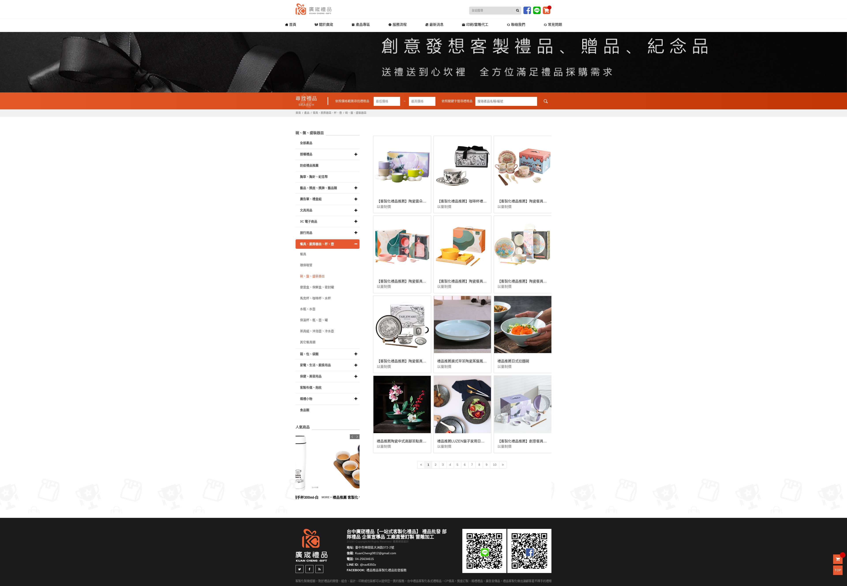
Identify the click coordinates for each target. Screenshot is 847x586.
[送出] (517, 11)
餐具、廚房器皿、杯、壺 (327, 112)
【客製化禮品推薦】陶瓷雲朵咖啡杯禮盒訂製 (412, 201)
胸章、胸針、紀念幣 (314, 176)
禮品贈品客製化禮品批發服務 (386, 570)
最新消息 (436, 24)
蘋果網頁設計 (401, 541)
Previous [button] (352, 436)
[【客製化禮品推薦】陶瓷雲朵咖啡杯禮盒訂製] (402, 164)
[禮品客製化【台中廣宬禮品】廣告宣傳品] (423, 62)
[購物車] (546, 10)
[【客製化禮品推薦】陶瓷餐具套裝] (522, 164)
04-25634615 (364, 559)
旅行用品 (306, 232)
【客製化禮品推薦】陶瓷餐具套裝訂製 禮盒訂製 (474, 281)
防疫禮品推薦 (309, 165)
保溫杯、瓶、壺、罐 (314, 320)
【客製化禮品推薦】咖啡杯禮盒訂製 (465, 201)
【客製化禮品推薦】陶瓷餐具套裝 (523, 201)
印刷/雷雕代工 (477, 24)
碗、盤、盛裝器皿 (355, 112)
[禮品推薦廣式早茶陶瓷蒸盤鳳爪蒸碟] (462, 324)
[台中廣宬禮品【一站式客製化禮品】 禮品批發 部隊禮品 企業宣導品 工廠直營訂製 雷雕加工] (314, 9)
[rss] (319, 569)
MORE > (354, 497)
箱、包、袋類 (309, 354)
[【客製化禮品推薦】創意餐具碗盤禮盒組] (522, 404)
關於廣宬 (326, 24)
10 (495, 464)
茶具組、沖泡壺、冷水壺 (317, 331)
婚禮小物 (306, 399)
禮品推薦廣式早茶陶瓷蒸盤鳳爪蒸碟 (465, 361)
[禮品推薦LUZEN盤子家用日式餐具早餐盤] (462, 404)
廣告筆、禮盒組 (311, 199)
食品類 (304, 410)
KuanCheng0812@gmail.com (375, 553)
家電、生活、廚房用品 (315, 365)
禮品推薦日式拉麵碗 (513, 361)
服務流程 (400, 24)
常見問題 (555, 24)
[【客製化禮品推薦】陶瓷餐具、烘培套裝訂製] (402, 244)
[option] (328, 467)
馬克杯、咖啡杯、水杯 (315, 298)
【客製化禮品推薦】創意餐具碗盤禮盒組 (529, 441)
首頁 (292, 24)
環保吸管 (306, 265)
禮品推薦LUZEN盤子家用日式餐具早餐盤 (469, 441)
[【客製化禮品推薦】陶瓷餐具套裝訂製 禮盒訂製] (462, 244)
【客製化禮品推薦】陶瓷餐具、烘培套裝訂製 (412, 281)
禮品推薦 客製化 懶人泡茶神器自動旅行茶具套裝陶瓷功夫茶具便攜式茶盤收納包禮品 (321, 497)
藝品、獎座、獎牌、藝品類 (318, 188)
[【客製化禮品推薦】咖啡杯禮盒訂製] (462, 164)
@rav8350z (368, 564)
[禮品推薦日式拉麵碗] (522, 324)
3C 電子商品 (308, 221)
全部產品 (306, 143)
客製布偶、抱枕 (311, 387)
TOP (838, 570)
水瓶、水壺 (307, 309)
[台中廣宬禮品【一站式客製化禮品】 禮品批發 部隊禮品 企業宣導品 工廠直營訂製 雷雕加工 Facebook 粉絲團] (527, 10)
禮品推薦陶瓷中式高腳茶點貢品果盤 (405, 441)
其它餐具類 (307, 342)
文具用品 (306, 210)
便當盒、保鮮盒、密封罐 (317, 287)
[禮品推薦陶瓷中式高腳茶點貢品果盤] (402, 404)
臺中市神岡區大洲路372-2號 (374, 547)
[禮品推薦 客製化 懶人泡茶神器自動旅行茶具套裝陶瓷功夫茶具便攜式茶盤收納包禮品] (328, 463)
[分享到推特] (300, 569)
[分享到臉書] (309, 569)
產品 (306, 112)
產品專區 (363, 24)
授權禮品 (306, 154)
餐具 (303, 254)
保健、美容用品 (311, 376)
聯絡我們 (518, 24)
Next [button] (357, 436)
